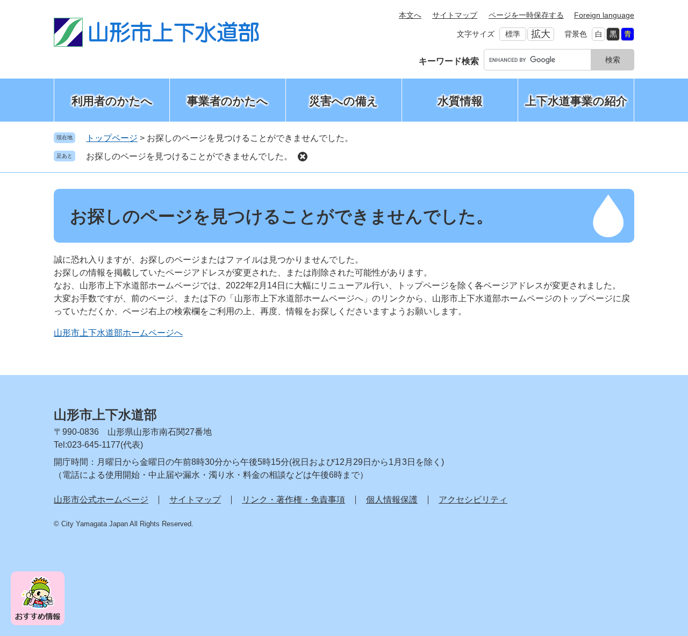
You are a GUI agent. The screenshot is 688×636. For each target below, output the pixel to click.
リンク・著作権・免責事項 (293, 499)
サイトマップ (454, 15)
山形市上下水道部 (105, 414)
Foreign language (604, 15)
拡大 (540, 34)
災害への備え (343, 101)
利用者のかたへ (112, 101)
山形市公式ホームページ (101, 499)
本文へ (410, 15)
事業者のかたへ (227, 101)
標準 (512, 34)
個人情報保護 (392, 499)
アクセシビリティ (473, 499)
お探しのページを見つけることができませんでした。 (189, 156)
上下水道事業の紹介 (576, 101)
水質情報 (460, 101)
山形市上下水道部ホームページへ (118, 332)
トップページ (112, 138)
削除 (302, 156)
